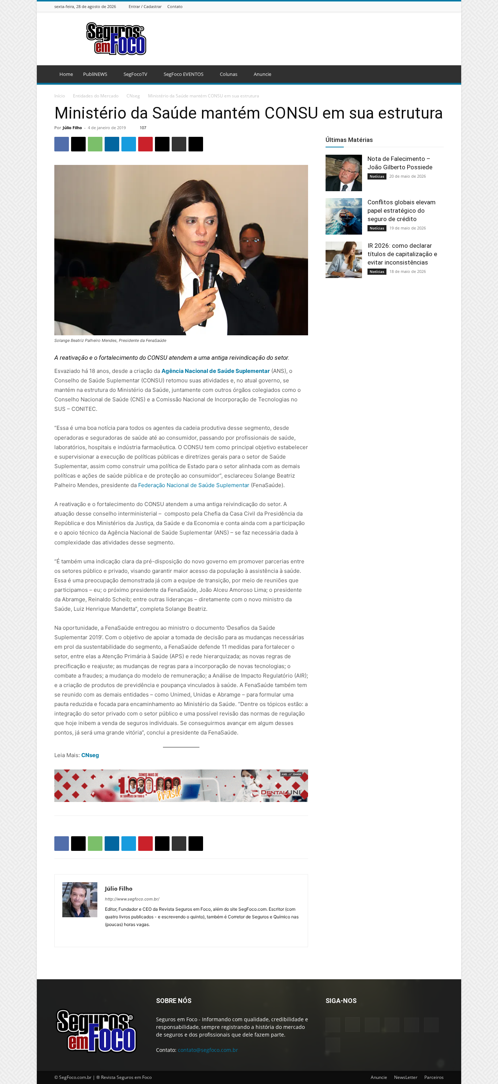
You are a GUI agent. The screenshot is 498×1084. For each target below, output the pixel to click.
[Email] (162, 144)
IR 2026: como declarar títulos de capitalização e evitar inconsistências (402, 254)
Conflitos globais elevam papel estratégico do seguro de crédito (401, 210)
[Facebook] (385, 6)
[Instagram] (394, 6)
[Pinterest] (145, 144)
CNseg (133, 96)
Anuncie (262, 74)
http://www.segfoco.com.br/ (132, 899)
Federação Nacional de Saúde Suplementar (193, 485)
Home (66, 74)
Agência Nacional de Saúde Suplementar (216, 370)
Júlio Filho (72, 127)
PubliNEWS (95, 74)
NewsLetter (405, 1077)
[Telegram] (128, 144)
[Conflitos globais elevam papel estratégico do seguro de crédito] (344, 216)
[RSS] (421, 6)
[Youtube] (440, 6)
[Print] (179, 144)
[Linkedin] (403, 6)
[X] (431, 6)
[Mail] (412, 6)
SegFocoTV (135, 74)
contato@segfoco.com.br (208, 1049)
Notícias (377, 176)
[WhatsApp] (95, 144)
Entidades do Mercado (95, 96)
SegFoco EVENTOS (183, 74)
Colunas (228, 74)
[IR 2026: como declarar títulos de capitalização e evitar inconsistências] (344, 260)
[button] (435, 74)
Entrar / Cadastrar (145, 6)
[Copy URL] (195, 144)
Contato (175, 6)
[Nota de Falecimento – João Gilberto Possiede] (344, 173)
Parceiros (434, 1077)
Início (59, 96)
